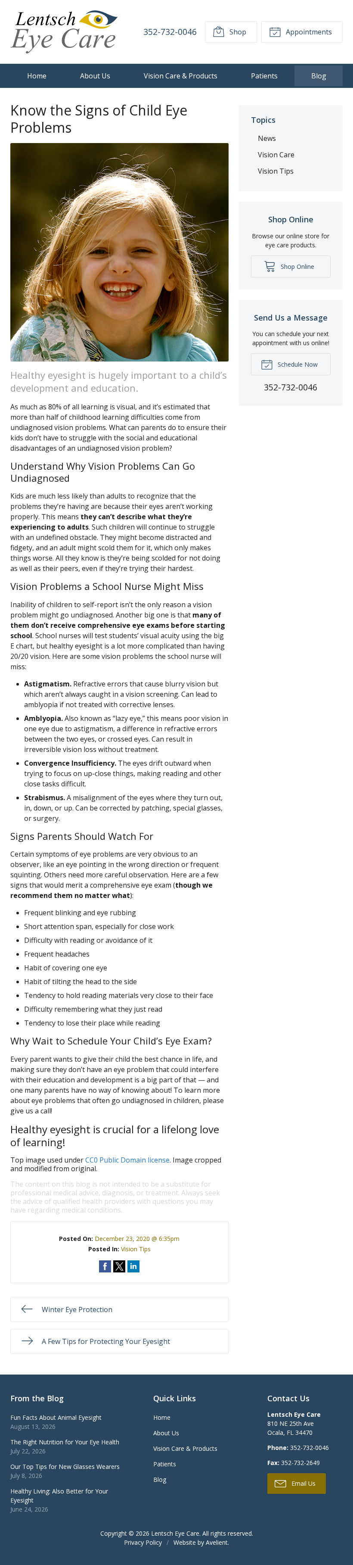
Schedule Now (297, 364)
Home (36, 76)
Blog (318, 76)
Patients (264, 76)
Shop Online (296, 266)
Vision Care (276, 154)
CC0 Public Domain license (127, 1160)
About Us (95, 76)
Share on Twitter (119, 1266)
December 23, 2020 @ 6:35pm (137, 1239)
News (267, 138)
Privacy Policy (143, 1542)
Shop (237, 32)
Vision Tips (136, 1249)
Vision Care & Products (180, 76)
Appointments (308, 32)
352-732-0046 (170, 31)
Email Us (303, 1483)
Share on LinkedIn (133, 1266)
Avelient (217, 1542)
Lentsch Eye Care (175, 1533)
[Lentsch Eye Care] (64, 31)
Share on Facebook (105, 1266)
